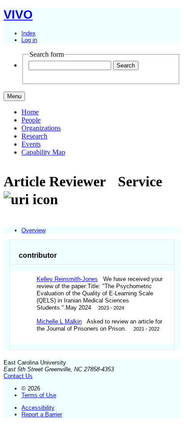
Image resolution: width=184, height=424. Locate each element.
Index (28, 33)
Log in (29, 40)
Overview (33, 230)
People (31, 120)
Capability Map (43, 152)
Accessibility (37, 407)
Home (30, 112)
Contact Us (18, 376)
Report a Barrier (41, 414)
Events (31, 144)
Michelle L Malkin (59, 321)
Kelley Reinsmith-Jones (67, 279)
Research (34, 136)
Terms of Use (38, 395)
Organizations (41, 128)
